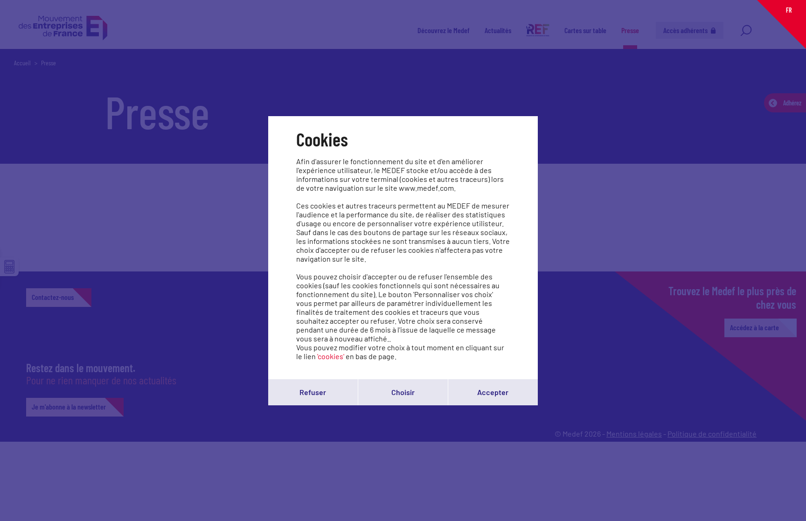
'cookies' (330, 356)
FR (789, 10)
